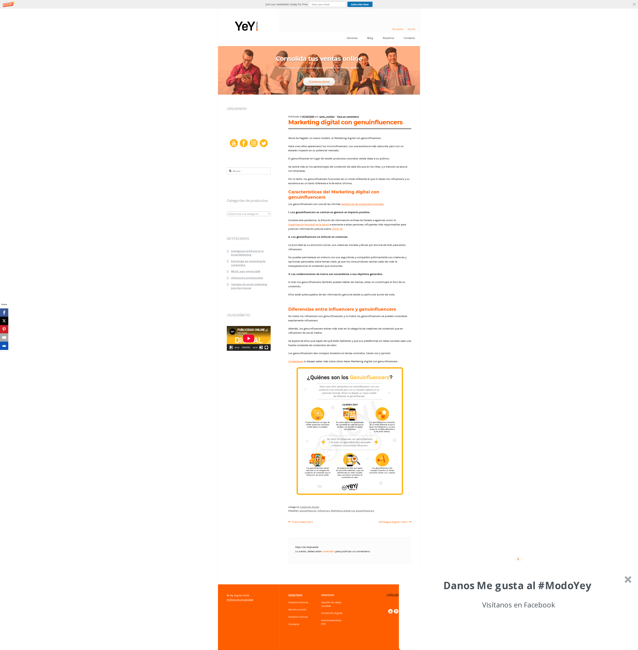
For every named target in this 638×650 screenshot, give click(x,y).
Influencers (324, 510)
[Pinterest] (4, 329)
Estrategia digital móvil (393, 521)
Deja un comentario (348, 116)
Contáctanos (295, 361)
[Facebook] (4, 312)
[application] (249, 338)
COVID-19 (336, 228)
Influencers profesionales (247, 277)
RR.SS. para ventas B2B (245, 271)
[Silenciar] (261, 347)
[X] (4, 321)
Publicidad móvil (302, 521)
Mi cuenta (397, 29)
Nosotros (388, 38)
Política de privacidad (240, 599)
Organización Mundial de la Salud (308, 224)
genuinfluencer (308, 510)
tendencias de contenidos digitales (362, 204)
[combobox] (249, 213)
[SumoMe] (4, 346)
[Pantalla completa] (266, 347)
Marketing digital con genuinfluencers (352, 510)
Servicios (352, 38)
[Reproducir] (231, 347)
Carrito (411, 29)
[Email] (4, 337)
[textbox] (248, 214)
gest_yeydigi (326, 116)
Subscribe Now (360, 4)
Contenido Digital (309, 507)
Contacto (409, 38)
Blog (370, 38)
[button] (319, 4)
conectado (328, 551)
